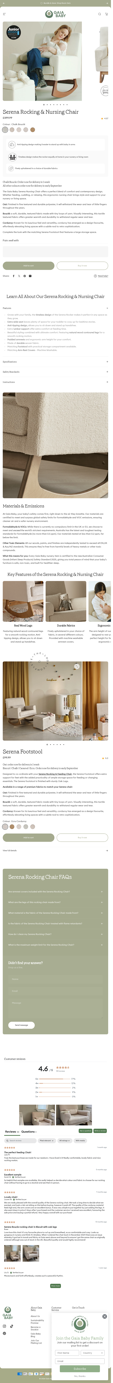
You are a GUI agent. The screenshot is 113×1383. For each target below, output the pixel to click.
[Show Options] (102, 1352)
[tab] (28, 1132)
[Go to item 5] (57, 104)
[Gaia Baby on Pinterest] (4, 1333)
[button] (56, 1079)
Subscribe (80, 1369)
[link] (23, 601)
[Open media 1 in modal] (77, 666)
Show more (55, 1286)
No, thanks (79, 1376)
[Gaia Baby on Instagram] (4, 1326)
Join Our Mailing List (36, 1342)
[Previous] (4, 3)
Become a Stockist (35, 1328)
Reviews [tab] (12, 1131)
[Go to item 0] (44, 104)
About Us (35, 1316)
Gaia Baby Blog (36, 1335)
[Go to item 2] (47, 104)
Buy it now (82, 266)
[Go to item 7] (63, 104)
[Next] (107, 3)
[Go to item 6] (60, 104)
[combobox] (92, 1352)
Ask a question (85, 1131)
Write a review (100, 1131)
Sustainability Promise (37, 1321)
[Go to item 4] (54, 104)
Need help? (103, 276)
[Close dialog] (104, 1316)
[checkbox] (80, 1140)
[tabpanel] (55, 1214)
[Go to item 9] (67, 104)
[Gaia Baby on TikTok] (11, 1326)
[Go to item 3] (50, 104)
